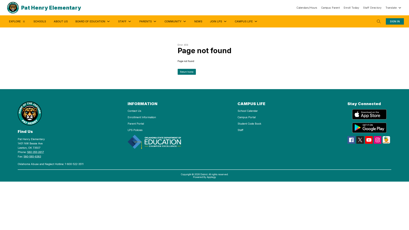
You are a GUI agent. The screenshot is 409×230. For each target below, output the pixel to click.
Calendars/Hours (307, 7)
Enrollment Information (142, 117)
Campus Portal (247, 117)
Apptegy (211, 177)
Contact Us (134, 110)
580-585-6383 (32, 156)
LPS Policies (135, 130)
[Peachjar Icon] (386, 142)
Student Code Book (249, 123)
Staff (240, 130)
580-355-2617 (35, 152)
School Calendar (248, 110)
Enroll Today (351, 7)
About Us (61, 21)
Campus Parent (330, 7)
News (198, 21)
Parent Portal (136, 123)
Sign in (395, 21)
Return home (186, 71)
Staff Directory (372, 7)
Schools (39, 21)
